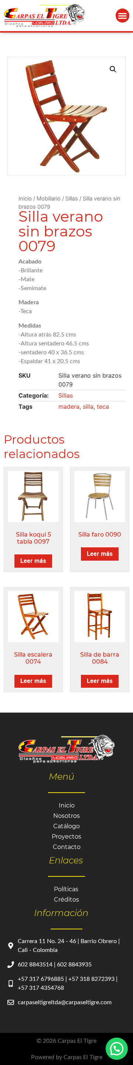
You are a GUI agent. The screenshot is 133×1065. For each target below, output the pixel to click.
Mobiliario (49, 198)
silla (88, 406)
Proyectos (66, 836)
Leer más (33, 560)
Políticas (66, 889)
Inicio (25, 198)
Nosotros (66, 815)
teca (103, 406)
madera (68, 406)
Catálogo (66, 826)
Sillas (71, 198)
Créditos (66, 899)
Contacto (67, 846)
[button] (123, 16)
